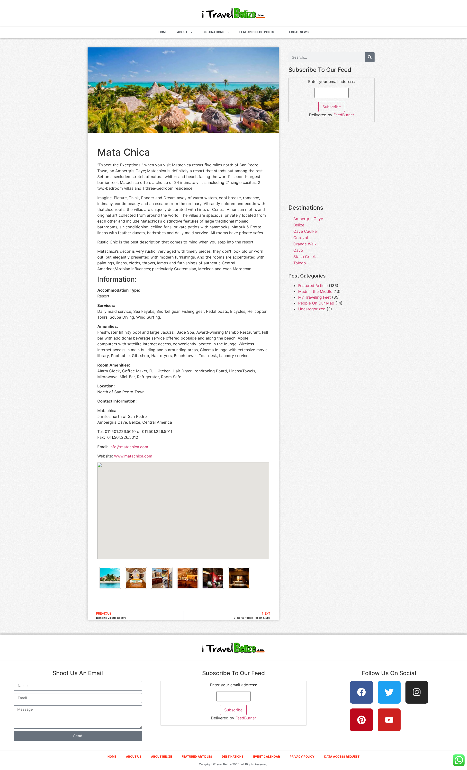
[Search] (370, 57)
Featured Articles (197, 756)
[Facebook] (361, 692)
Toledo (299, 262)
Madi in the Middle (315, 291)
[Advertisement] (331, 166)
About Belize (161, 756)
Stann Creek (304, 256)
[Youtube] (389, 719)
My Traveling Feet (314, 297)
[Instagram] (416, 692)
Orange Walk (305, 244)
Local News (299, 32)
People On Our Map (316, 303)
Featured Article (313, 285)
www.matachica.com (133, 456)
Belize (298, 225)
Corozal (300, 237)
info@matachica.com (128, 446)
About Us (133, 756)
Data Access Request (341, 756)
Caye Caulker (305, 231)
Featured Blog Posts (256, 32)
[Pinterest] (361, 719)
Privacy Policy (302, 756)
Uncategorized (311, 308)
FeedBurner (343, 114)
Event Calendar (266, 756)
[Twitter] (389, 692)
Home (163, 32)
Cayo (298, 250)
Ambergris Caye (308, 218)
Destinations (213, 32)
